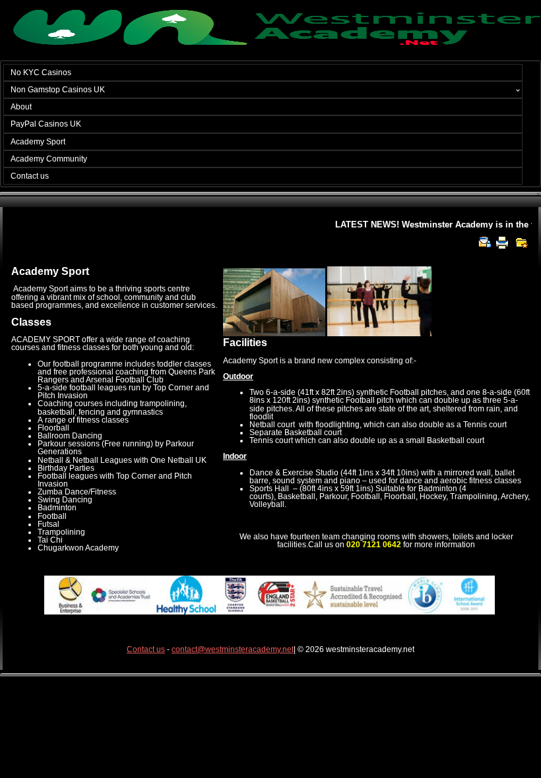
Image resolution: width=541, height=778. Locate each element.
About (21, 106)
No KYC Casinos (41, 72)
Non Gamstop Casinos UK (58, 89)
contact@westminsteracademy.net (233, 649)
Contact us (30, 176)
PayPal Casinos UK (46, 124)
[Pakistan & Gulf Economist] (270, 43)
